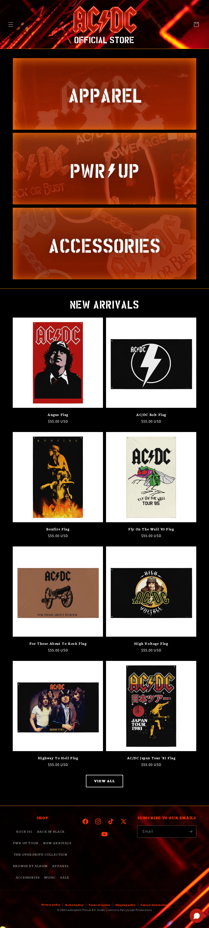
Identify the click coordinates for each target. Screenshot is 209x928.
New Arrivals (57, 843)
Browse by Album (30, 866)
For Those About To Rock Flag (58, 643)
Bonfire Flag (57, 529)
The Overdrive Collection (40, 854)
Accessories (28, 877)
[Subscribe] (190, 832)
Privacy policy (51, 904)
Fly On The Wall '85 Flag (151, 529)
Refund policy (74, 905)
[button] (10, 24)
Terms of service (99, 905)
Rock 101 (24, 831)
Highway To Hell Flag (58, 757)
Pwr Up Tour (25, 843)
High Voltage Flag (151, 643)
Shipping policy (125, 905)
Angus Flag (57, 414)
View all (104, 780)
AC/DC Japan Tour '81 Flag (151, 757)
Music (50, 877)
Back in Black (51, 831)
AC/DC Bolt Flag (151, 414)
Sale (64, 877)
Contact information (154, 905)
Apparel (60, 866)
